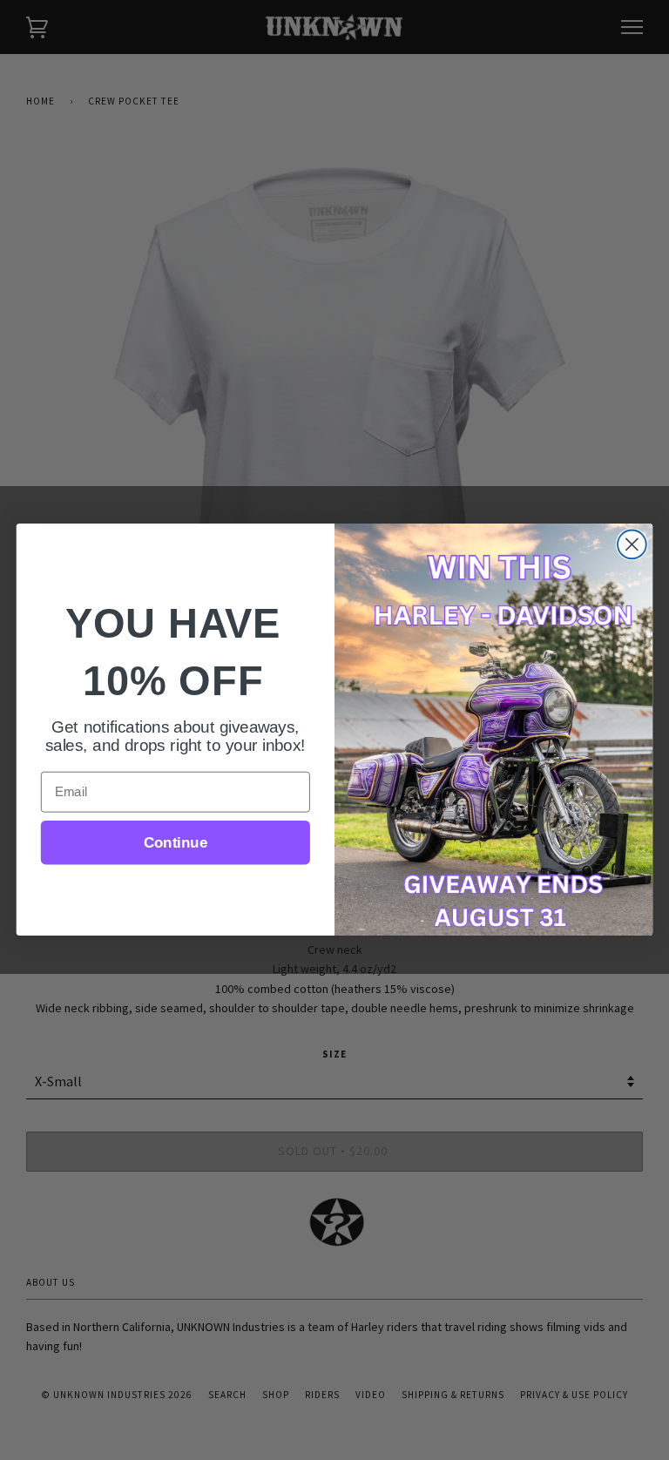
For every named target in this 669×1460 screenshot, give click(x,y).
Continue (175, 843)
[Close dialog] (632, 545)
